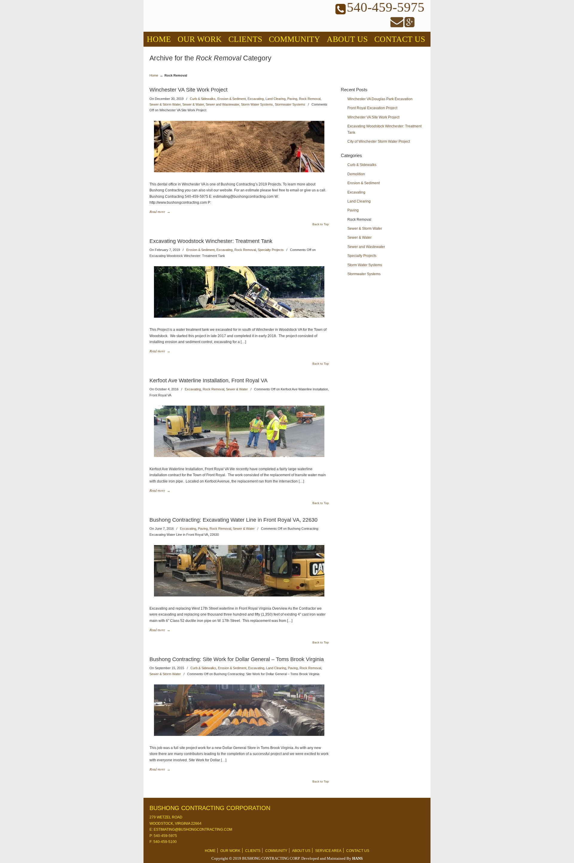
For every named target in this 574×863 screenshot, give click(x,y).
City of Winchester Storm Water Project (378, 141)
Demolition (356, 174)
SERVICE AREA (328, 851)
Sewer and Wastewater (222, 104)
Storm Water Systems (257, 104)
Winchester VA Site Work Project (188, 90)
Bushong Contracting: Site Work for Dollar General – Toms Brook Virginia (236, 659)
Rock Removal (309, 99)
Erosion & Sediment (231, 99)
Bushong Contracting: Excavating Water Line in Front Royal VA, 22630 (233, 520)
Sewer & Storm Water (165, 104)
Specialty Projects (271, 250)
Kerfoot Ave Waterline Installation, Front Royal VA (208, 380)
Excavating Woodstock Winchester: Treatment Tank (210, 241)
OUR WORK (230, 851)
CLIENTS (252, 851)
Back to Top (320, 224)
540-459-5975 (165, 836)
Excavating (256, 99)
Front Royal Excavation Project (372, 108)
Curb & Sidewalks (203, 99)
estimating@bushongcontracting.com (192, 829)
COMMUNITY (276, 851)
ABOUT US (301, 851)
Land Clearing (275, 99)
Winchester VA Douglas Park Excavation (380, 99)
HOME (210, 851)
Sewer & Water (193, 104)
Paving (292, 99)
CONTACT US (357, 851)
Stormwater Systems (290, 104)
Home (153, 75)
